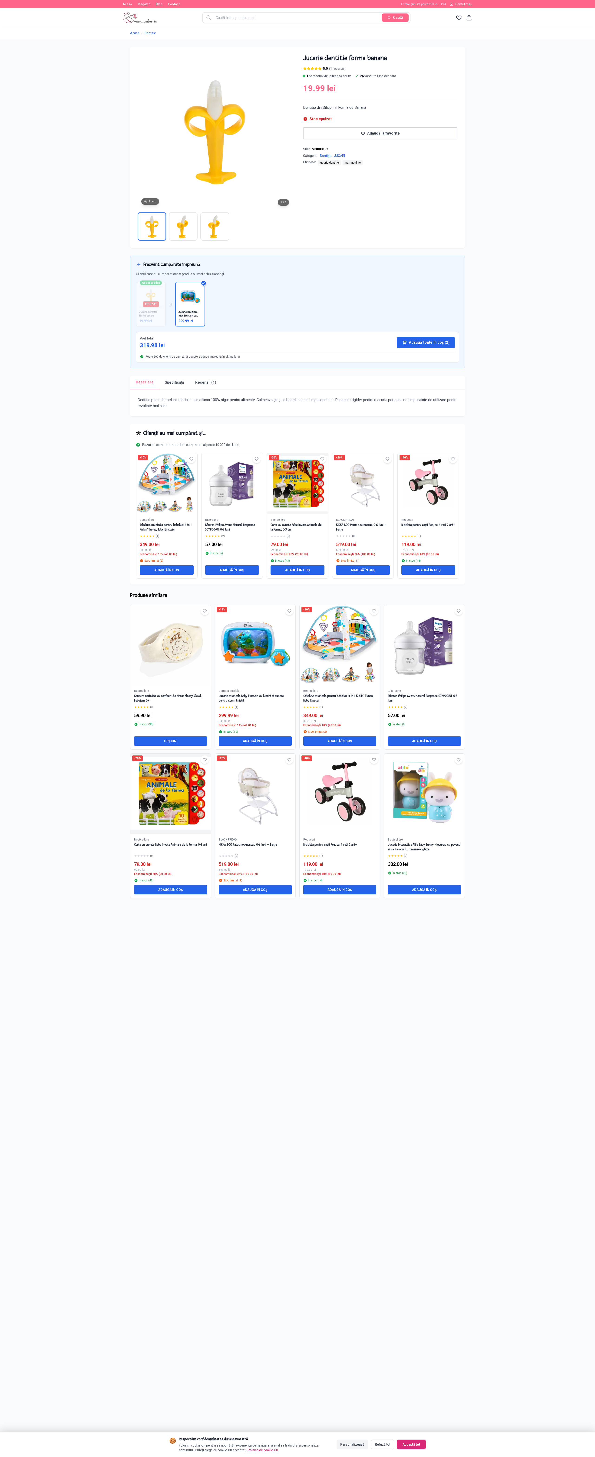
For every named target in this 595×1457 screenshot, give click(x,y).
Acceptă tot (411, 1444)
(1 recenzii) (337, 68)
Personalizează (352, 1444)
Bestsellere (147, 519)
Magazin (144, 4)
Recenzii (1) (205, 382)
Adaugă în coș (166, 570)
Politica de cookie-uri (263, 1450)
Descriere (145, 382)
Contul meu (463, 4)
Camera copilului (229, 690)
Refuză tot (382, 1444)
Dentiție (150, 33)
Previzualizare (173, 649)
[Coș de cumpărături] (469, 17)
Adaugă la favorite (383, 133)
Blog (159, 4)
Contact (174, 4)
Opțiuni (170, 741)
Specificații (174, 382)
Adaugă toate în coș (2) (429, 342)
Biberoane (211, 519)
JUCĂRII (340, 156)
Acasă (127, 4)
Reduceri (407, 519)
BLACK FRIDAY (345, 519)
